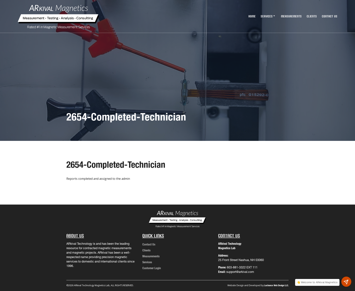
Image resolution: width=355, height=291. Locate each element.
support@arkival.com (240, 272)
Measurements (291, 16)
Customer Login (151, 268)
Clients (312, 16)
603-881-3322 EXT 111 (242, 267)
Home (252, 16)
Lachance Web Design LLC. (276, 285)
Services (267, 16)
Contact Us (329, 16)
